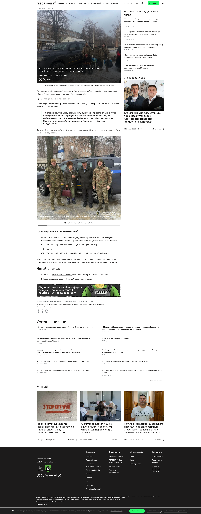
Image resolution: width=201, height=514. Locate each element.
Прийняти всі (137, 510)
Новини (61, 3)
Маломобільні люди (45, 307)
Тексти (72, 3)
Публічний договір (94, 489)
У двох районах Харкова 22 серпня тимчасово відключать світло (64, 361)
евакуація (84, 304)
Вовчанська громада (71, 304)
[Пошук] (142, 3)
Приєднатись (157, 456)
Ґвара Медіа (41, 8)
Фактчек (82, 3)
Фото (132, 460)
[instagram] (42, 475)
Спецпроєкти (135, 464)
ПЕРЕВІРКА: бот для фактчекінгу (115, 461)
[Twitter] (44, 79)
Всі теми (89, 485)
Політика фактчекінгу (114, 471)
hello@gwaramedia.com (46, 462)
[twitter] (51, 475)
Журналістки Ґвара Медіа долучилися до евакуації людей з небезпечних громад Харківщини (141, 21)
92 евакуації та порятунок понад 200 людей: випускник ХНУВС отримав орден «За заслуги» (142, 34)
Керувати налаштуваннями (175, 510)
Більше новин (156, 381)
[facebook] (38, 475)
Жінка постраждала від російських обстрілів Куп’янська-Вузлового (65, 327)
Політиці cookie (116, 510)
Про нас (126, 3)
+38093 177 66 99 (44, 459)
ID (87, 481)
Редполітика (91, 460)
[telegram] (46, 475)
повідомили (49, 99)
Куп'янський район (97, 304)
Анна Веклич (45, 75)
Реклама (89, 474)
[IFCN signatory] (48, 468)
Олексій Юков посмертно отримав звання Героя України (125, 361)
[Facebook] (40, 79)
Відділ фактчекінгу (116, 456)
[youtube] (55, 475)
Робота (89, 477)
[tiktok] (59, 475)
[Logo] (46, 3)
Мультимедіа (96, 3)
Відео (132, 456)
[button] (65, 222)
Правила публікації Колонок (156, 468)
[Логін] (162, 3)
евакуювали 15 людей (64, 279)
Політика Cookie (93, 470)
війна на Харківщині (55, 304)
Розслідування (112, 3)
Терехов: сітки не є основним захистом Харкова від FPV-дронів (63, 370)
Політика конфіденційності (93, 465)
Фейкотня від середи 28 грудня (115, 338)
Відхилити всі (154, 510)
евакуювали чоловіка (61, 275)
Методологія (114, 466)
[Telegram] (48, 79)
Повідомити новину (157, 461)
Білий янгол (42, 304)
